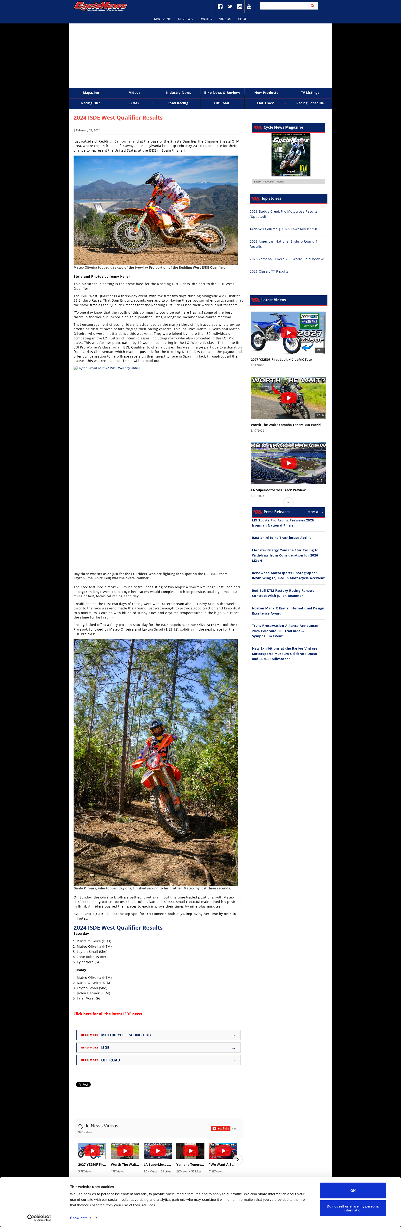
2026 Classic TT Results (269, 271)
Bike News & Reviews (222, 92)
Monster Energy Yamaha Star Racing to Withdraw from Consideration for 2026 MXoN (285, 555)
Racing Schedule (310, 103)
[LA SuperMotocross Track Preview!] (158, 1151)
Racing (206, 19)
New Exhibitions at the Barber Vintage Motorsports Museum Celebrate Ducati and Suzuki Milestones (285, 653)
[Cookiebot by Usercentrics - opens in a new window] (39, 1217)
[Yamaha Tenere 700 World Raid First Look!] (190, 1151)
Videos (225, 19)
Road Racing (178, 103)
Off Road (221, 103)
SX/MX (134, 103)
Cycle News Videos (98, 1126)
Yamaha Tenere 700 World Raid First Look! (190, 1164)
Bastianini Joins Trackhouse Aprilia (282, 537)
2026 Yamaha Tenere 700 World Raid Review (286, 259)
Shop (242, 19)
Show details (80, 1218)
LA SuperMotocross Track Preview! (158, 1164)
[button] (79, 1159)
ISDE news (132, 1013)
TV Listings (310, 92)
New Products (266, 92)
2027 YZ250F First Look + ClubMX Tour (92, 1164)
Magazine (162, 19)
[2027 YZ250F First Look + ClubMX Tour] (92, 1151)
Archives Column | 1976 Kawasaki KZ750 (283, 229)
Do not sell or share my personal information (353, 1208)
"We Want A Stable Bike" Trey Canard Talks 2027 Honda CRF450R (223, 1164)
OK (353, 1190)
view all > (315, 512)
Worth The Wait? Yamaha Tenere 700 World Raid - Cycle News (125, 1164)
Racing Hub (90, 103)
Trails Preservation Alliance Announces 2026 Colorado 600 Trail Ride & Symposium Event (285, 630)
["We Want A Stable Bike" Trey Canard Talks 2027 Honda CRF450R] (223, 1151)
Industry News (178, 92)
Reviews (185, 19)
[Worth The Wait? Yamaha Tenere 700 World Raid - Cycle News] (125, 1151)
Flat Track (265, 103)
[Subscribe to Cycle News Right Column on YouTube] (224, 1128)
